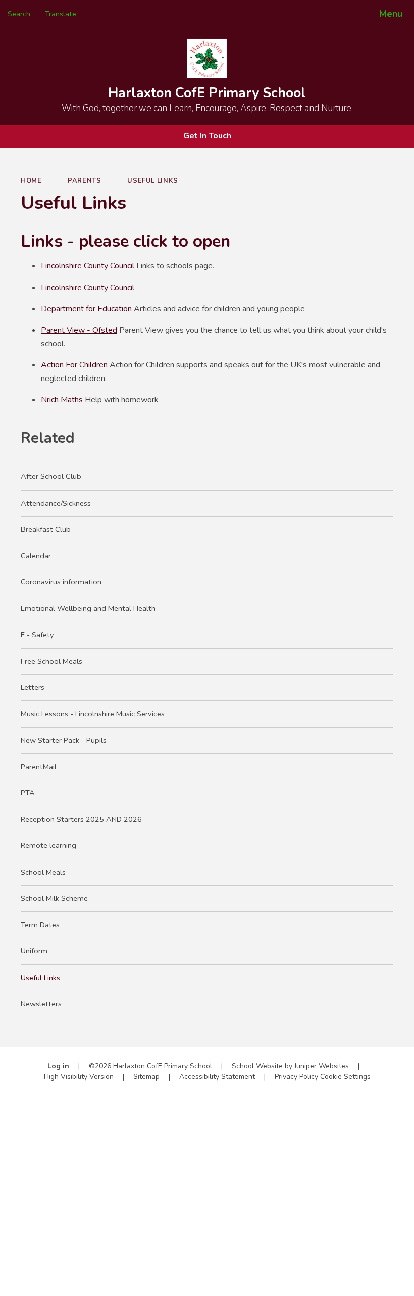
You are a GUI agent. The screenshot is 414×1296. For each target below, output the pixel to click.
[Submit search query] (137, 10)
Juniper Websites (321, 1066)
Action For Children (74, 364)
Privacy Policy (296, 1077)
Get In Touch (207, 135)
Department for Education (86, 308)
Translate (93, 14)
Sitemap (146, 1077)
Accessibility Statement (217, 1077)
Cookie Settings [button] (345, 1077)
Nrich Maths (62, 399)
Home (31, 180)
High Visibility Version (79, 1077)
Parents (84, 180)
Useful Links (152, 180)
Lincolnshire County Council (87, 266)
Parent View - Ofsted (79, 330)
